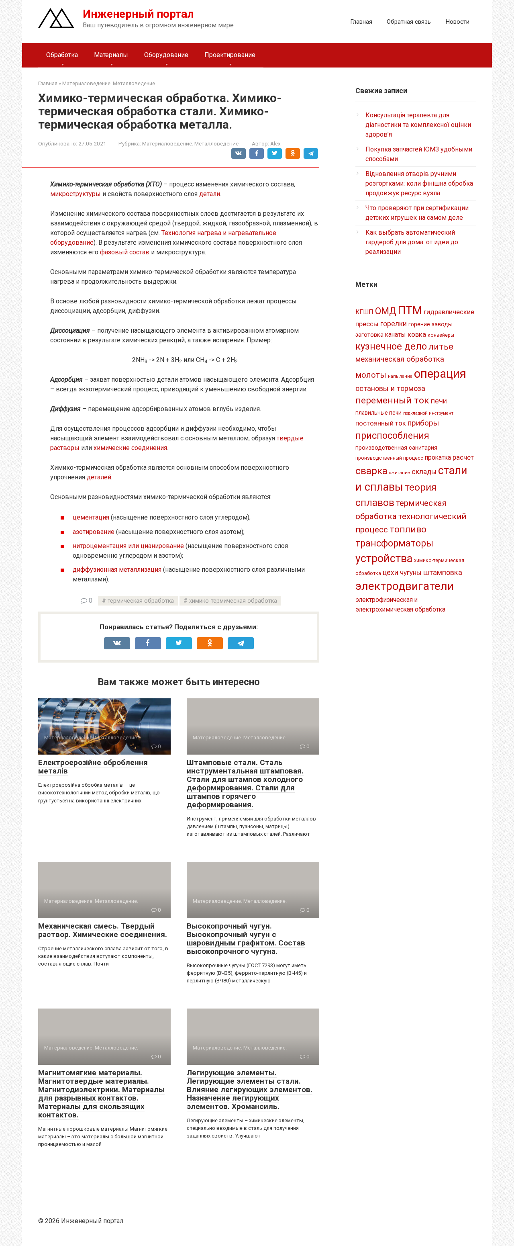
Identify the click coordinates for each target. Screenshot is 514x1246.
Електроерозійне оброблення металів (93, 766)
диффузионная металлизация (117, 569)
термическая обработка (141, 600)
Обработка (62, 55)
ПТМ (410, 310)
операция (440, 374)
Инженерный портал (138, 13)
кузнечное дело (391, 346)
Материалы (111, 55)
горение (419, 324)
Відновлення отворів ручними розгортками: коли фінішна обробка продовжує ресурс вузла (419, 183)
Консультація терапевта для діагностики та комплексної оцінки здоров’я (418, 124)
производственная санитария (396, 447)
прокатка (438, 457)
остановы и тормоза (390, 388)
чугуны (411, 573)
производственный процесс (389, 458)
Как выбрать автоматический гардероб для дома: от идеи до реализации (411, 242)
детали (209, 194)
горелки (393, 324)
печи (439, 401)
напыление (400, 376)
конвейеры (441, 335)
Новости (457, 21)
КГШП (364, 312)
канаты (395, 334)
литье (440, 347)
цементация (91, 517)
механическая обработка (399, 359)
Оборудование (166, 55)
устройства (383, 558)
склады (424, 472)
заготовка (369, 334)
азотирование (93, 532)
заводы (442, 324)
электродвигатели (404, 586)
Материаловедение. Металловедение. (191, 143)
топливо (408, 529)
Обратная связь (409, 21)
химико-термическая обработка (233, 600)
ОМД (385, 311)
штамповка (442, 572)
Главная (361, 21)
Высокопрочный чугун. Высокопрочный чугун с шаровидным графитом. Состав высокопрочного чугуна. (246, 938)
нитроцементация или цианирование (128, 546)
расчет (463, 457)
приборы (423, 423)
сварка (371, 471)
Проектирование (229, 55)
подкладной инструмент (428, 413)
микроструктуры (75, 194)
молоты (370, 375)
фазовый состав (124, 252)
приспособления (392, 435)
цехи (390, 573)
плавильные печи (378, 412)
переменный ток (392, 400)
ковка (417, 334)
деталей (99, 477)
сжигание (399, 472)
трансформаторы (394, 543)
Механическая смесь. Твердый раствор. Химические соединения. (102, 930)
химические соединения (130, 448)
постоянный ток (380, 423)
